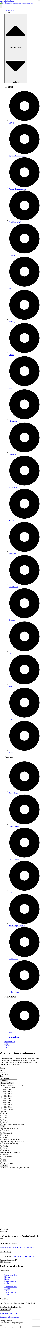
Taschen (5, 1148)
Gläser (5, 1137)
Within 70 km (7, 1103)
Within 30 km (7, 1094)
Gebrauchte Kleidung (10, 1144)
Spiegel (5, 1122)
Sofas (5, 1120)
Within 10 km (7, 1089)
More (2, 1126)
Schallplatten (7, 1157)
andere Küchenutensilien (11, 1140)
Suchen (2, 1068)
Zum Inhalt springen (7, 1)
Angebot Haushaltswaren (9, 1129)
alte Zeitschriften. (9, 1163)
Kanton (7, 1277)
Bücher (5, 1154)
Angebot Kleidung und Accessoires (12, 1141)
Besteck (5, 1135)
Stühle (5, 1113)
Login (6, 1283)
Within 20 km (7, 1092)
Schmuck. (6, 1150)
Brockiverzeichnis (10, 1275)
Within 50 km (7, 1098)
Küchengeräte (7, 1133)
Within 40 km (7, 1096)
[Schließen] (39, 0)
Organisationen (13, 1037)
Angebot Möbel (5, 1111)
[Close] (1, 1325)
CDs (4, 1159)
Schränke (6, 1118)
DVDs (5, 1161)
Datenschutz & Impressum (9, 1317)
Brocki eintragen (10, 1281)
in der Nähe (4, 1074)
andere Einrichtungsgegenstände (14, 1124)
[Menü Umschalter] (1, 6)
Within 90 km (7, 1107)
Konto (6, 1279)
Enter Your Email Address (9, 1307)
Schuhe (5, 1146)
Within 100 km (8, 1109)
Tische (5, 1115)
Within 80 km (7, 1105)
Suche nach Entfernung (8, 1087)
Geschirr (6, 1131)
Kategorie (3, 1085)
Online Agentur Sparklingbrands (23, 1256)
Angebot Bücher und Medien (10, 1152)
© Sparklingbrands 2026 (8, 1313)
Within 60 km (7, 1100)
